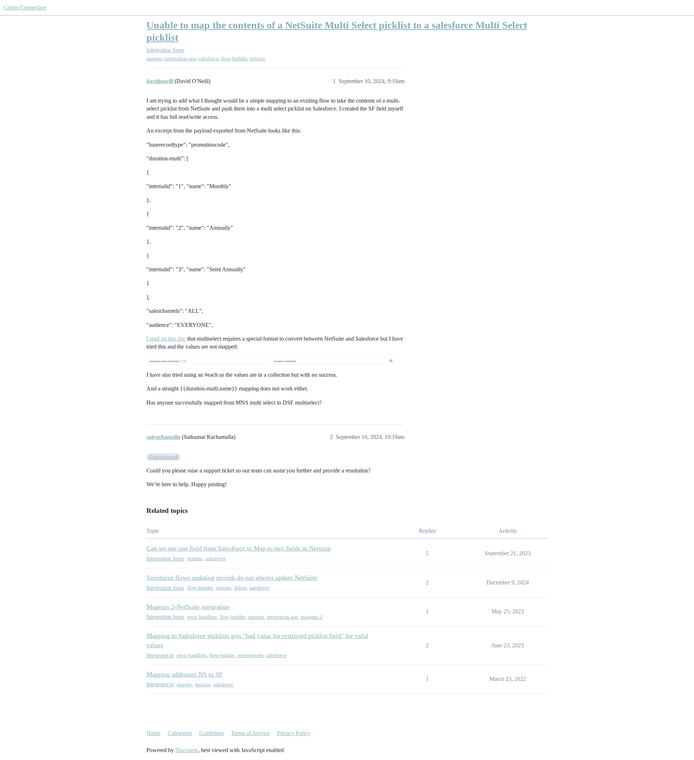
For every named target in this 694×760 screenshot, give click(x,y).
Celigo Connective (25, 7)
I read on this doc (166, 339)
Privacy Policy (293, 733)
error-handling (202, 617)
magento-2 (311, 617)
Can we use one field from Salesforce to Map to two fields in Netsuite (238, 548)
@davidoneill (163, 457)
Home (153, 733)
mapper (154, 58)
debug (240, 588)
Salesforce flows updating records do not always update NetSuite (231, 577)
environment (251, 655)
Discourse (186, 750)
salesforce (208, 58)
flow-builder (234, 58)
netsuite (257, 58)
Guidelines (211, 733)
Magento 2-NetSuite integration (188, 606)
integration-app (180, 58)
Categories (180, 733)
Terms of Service (250, 733)
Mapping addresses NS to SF (184, 674)
